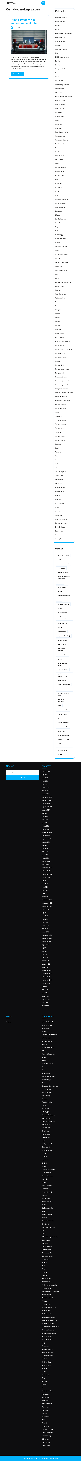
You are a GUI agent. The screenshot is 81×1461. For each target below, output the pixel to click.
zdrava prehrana (63, 750)
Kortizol (57, 191)
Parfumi (57, 314)
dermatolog (61, 568)
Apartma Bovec (60, 21)
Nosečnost (58, 266)
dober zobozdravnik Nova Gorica (64, 577)
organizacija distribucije (61, 649)
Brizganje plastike (61, 69)
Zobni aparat (59, 535)
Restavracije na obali (62, 381)
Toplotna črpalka (60, 472)
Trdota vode (59, 476)
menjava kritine (62, 623)
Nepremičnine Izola (61, 262)
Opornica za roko (60, 294)
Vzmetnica (58, 515)
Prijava (8, 1022)
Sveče (57, 448)
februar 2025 (46, 829)
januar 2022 (45, 932)
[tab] (43, 3)
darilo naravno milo (64, 564)
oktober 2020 (46, 977)
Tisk (56, 468)
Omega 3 (58, 290)
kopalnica (61, 608)
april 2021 (45, 957)
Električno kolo (60, 104)
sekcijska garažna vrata (63, 694)
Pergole (57, 321)
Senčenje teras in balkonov (64, 393)
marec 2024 (45, 858)
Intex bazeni (59, 160)
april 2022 (45, 922)
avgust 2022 (46, 909)
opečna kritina (62, 644)
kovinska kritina (62, 612)
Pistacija (58, 329)
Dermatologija (59, 88)
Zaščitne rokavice (61, 519)
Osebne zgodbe (60, 302)
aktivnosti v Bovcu (63, 555)
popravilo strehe (63, 670)
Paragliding (58, 310)
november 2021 (47, 938)
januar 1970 (45, 1006)
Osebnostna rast (60, 306)
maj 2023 (45, 887)
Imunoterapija (59, 156)
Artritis (57, 29)
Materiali (58, 231)
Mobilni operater (60, 239)
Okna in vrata (59, 286)
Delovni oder (59, 81)
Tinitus (57, 464)
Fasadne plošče (60, 116)
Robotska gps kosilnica (62, 385)
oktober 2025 (46, 803)
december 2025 (47, 797)
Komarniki (58, 183)
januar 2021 (45, 967)
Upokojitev (58, 483)
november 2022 (47, 903)
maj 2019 (45, 1002)
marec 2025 (45, 826)
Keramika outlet (60, 175)
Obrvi (57, 274)
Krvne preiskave (60, 203)
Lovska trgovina (60, 219)
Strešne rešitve (60, 440)
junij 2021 (45, 951)
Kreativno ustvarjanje (62, 199)
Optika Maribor (60, 298)
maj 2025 (45, 819)
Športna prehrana (60, 424)
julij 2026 (44, 774)
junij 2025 (45, 816)
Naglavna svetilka (61, 246)
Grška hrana (59, 148)
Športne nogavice (60, 428)
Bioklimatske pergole (62, 57)
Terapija (57, 460)
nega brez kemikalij (64, 636)
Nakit (57, 250)
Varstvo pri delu (60, 487)
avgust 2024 (46, 842)
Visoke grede (59, 491)
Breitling (57, 65)
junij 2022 (45, 916)
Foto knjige (58, 128)
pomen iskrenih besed (62, 664)
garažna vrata (62, 587)
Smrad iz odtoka (60, 404)
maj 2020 (45, 990)
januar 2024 (45, 864)
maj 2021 (45, 954)
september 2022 (47, 906)
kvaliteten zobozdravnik (62, 618)
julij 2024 (44, 845)
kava (59, 600)
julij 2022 (44, 913)
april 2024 (45, 855)
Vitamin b (58, 495)
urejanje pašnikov (63, 727)
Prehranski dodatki (61, 357)
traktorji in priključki (63, 722)
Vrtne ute (58, 511)
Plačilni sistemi (60, 333)
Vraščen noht (59, 503)
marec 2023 (45, 893)
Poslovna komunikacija (62, 341)
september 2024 (47, 839)
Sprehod (58, 432)
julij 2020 (44, 986)
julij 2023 (44, 880)
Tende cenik (59, 452)
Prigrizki (57, 361)
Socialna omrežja (60, 420)
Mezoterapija (59, 235)
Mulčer (57, 242)
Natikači (57, 258)
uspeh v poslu (62, 731)
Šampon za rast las (61, 389)
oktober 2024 (46, 835)
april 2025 (45, 823)
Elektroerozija (59, 108)
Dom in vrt (58, 92)
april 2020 (45, 993)
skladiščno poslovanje (61, 700)
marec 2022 (45, 925)
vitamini (60, 739)
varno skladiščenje (63, 735)
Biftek (57, 53)
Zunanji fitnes (59, 539)
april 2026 (45, 784)
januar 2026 (45, 794)
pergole (60, 659)
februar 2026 (46, 791)
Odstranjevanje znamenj (63, 282)
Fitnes (57, 120)
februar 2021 (46, 964)
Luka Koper (59, 223)
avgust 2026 (46, 771)
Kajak (57, 163)
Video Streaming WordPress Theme (34, 1458)
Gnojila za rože (60, 144)
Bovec (59, 559)
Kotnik (57, 195)
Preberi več (18, 74)
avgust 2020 (46, 983)
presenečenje (62, 680)
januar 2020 (45, 996)
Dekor (57, 77)
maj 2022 (45, 919)
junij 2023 (45, 884)
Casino (57, 73)
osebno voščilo (62, 655)
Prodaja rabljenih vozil (62, 369)
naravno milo (62, 631)
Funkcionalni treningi (61, 132)
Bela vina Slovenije (61, 49)
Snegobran (58, 416)
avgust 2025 (46, 810)
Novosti (11, 3)
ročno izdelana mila (64, 684)
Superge (58, 444)
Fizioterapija (59, 124)
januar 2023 (45, 896)
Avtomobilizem (60, 37)
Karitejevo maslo (60, 167)
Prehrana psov (60, 353)
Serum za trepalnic (61, 397)
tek (58, 718)
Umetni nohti (59, 479)
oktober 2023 (46, 871)
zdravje (60, 754)
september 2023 (47, 874)
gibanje (60, 591)
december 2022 (47, 900)
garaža (60, 583)
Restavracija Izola (61, 377)
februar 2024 (46, 861)
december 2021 (47, 935)
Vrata (57, 507)
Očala (57, 278)
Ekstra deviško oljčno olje (63, 96)
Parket (57, 318)
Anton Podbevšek (61, 17)
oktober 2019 (46, 999)
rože (59, 689)
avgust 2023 (46, 877)
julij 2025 (44, 813)
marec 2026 (45, 787)
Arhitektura (58, 25)
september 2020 (47, 980)
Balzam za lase (60, 41)
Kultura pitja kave (60, 207)
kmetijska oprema (63, 604)
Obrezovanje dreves (61, 270)
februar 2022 (46, 929)
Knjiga (57, 179)
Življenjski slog (60, 527)
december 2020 (47, 970)
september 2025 (47, 807)
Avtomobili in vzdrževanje (63, 33)
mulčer (60, 627)
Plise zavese (59, 337)
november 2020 (47, 973)
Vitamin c (58, 499)
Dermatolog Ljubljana (62, 85)
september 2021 (47, 941)
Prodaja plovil (59, 365)
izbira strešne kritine (64, 595)
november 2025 (47, 800)
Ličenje (57, 215)
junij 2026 (45, 778)
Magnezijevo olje (60, 227)
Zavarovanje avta (60, 523)
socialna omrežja (63, 710)
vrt (68, 739)
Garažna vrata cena (61, 140)
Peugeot (58, 325)
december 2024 (47, 832)
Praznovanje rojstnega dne (63, 349)
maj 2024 (45, 851)
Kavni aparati (59, 171)
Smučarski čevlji (60, 408)
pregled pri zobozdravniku (62, 675)
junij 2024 (45, 848)
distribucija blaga (63, 572)
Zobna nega (59, 531)
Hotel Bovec (59, 152)
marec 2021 (45, 961)
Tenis (57, 456)
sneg (59, 705)
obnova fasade (62, 640)
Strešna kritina (60, 436)
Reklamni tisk (59, 373)
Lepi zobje (58, 211)
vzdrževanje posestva (61, 745)
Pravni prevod (59, 345)
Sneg (57, 412)
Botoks (57, 61)
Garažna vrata (60, 136)
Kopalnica (58, 187)
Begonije (58, 45)
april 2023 (45, 890)
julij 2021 (44, 948)
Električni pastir (60, 100)
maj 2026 (45, 781)
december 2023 (47, 868)
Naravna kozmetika (61, 254)
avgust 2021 (46, 945)
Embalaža (58, 112)
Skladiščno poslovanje (62, 400)
